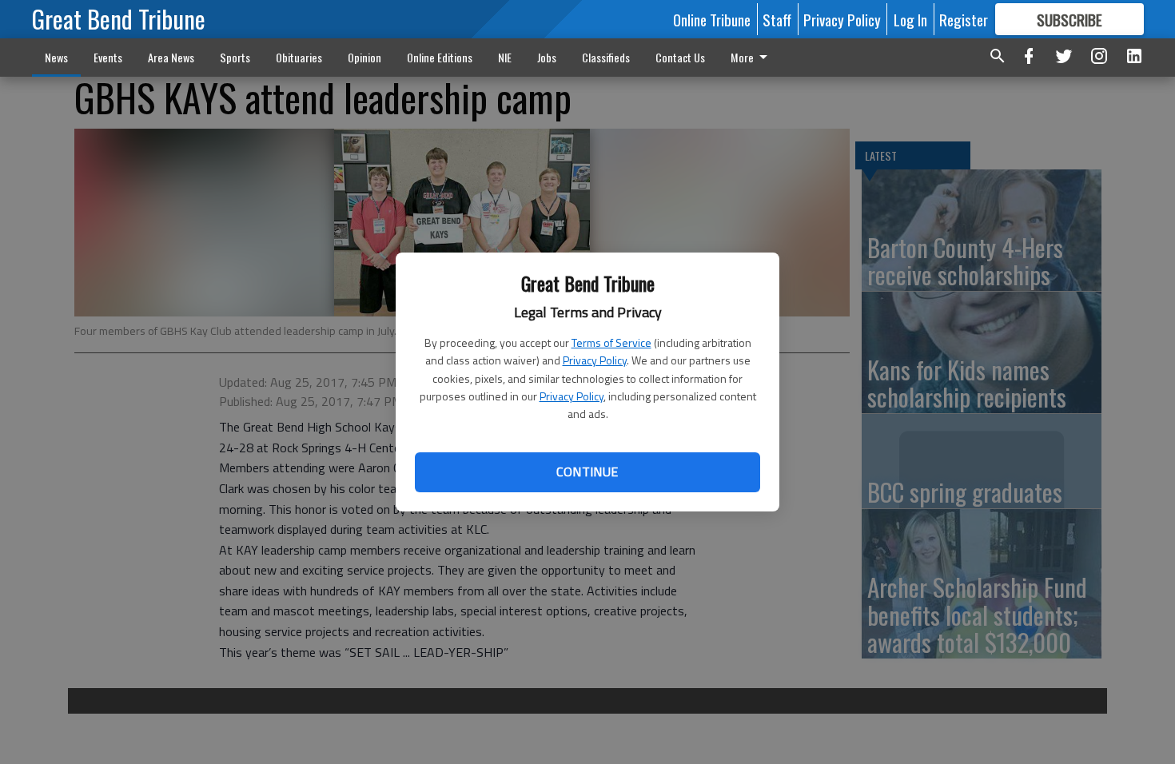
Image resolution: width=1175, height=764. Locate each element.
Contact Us (680, 57)
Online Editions (439, 57)
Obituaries (299, 57)
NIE (505, 57)
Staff (777, 19)
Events (108, 57)
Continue (587, 471)
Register (963, 19)
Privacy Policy (595, 360)
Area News (171, 57)
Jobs (546, 57)
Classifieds (606, 57)
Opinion (364, 57)
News (56, 57)
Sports (235, 57)
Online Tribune (712, 19)
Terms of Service (611, 342)
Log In (910, 19)
